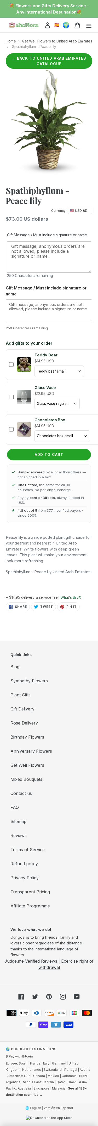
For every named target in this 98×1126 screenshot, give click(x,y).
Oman (72, 1082)
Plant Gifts (20, 694)
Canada (39, 1076)
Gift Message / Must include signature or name (47, 235)
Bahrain (48, 1082)
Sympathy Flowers (29, 680)
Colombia (69, 1076)
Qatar (60, 1082)
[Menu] (89, 25)
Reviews (18, 835)
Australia (24, 1088)
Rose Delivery (24, 723)
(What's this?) (70, 597)
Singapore (41, 1088)
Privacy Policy (24, 877)
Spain (23, 1063)
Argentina (13, 1082)
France (35, 1063)
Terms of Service (27, 849)
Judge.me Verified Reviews (30, 961)
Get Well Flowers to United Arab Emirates (57, 41)
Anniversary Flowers (31, 751)
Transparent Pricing (30, 891)
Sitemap (18, 821)
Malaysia (59, 1088)
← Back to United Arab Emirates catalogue (49, 61)
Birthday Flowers (27, 737)
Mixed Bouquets (26, 779)
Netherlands (31, 1070)
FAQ (14, 807)
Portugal (70, 1070)
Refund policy (24, 863)
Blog (14, 666)
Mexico (53, 1076)
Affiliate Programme (30, 905)
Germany (59, 1063)
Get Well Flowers (27, 765)
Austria (85, 1070)
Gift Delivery (22, 709)
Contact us (21, 793)
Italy (46, 1063)
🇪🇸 (56, 24)
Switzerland (53, 1070)
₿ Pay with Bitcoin (19, 1056)
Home (11, 41)
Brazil (83, 1076)
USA (27, 1076)
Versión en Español (58, 1108)
